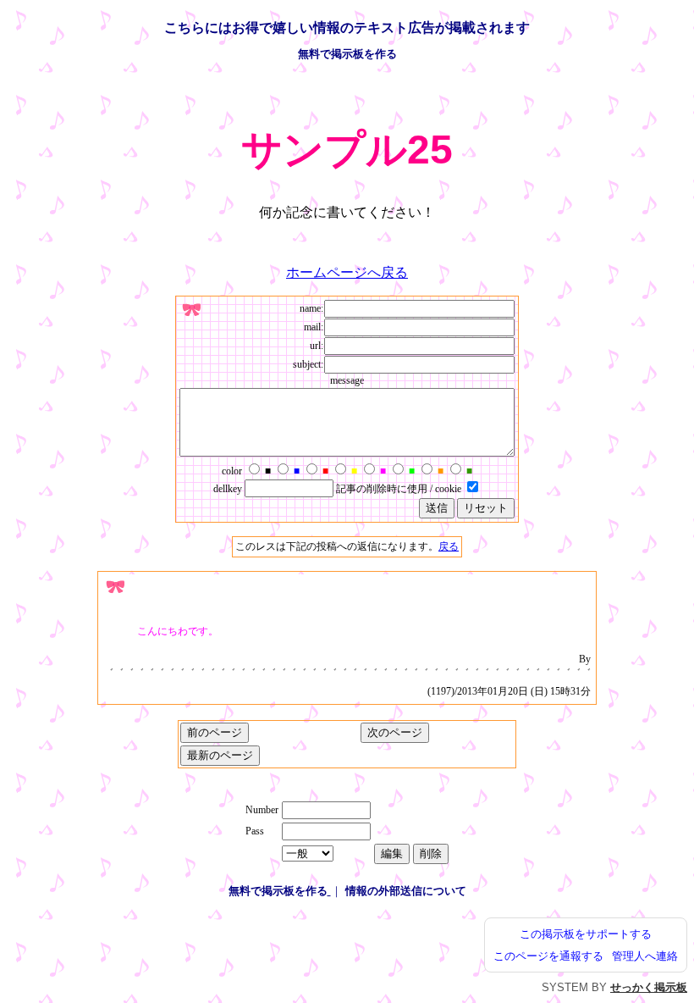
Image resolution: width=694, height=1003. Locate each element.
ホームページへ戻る (347, 272)
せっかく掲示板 (648, 987)
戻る (448, 546)
